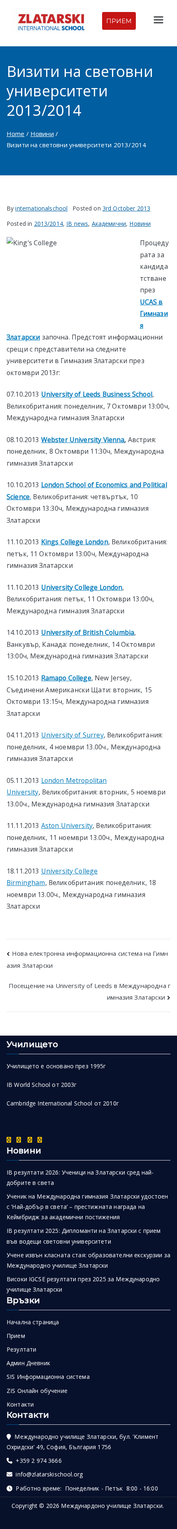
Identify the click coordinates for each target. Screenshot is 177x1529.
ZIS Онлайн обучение (37, 1391)
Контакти (20, 1404)
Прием (16, 1336)
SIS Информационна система (48, 1377)
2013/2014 (48, 223)
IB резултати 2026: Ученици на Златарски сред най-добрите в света (80, 1177)
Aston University (67, 825)
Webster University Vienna (83, 439)
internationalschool (41, 208)
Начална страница (33, 1322)
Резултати (21, 1349)
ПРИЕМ (119, 21)
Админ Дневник (28, 1363)
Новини (140, 223)
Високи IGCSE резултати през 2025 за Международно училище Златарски (83, 1284)
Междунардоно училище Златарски (112, 1506)
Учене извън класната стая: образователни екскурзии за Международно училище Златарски (88, 1260)
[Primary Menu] (158, 20)
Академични (109, 223)
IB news (77, 223)
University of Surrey (72, 734)
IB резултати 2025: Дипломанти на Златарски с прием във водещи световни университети (84, 1236)
